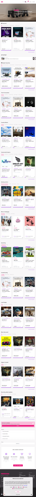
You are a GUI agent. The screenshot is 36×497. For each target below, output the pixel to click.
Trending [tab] (2, 274)
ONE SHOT (16, 260)
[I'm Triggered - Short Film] (18, 221)
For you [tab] (2, 94)
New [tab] (7, 244)
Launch (17, 425)
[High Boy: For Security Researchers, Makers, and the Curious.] (6, 32)
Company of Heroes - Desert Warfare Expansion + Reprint (30, 321)
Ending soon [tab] (20, 94)
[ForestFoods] (30, 161)
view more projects (31, 89)
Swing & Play (28, 229)
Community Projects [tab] (18, 64)
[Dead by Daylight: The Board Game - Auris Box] (6, 191)
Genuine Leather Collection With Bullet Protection (5, 230)
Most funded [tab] (7, 274)
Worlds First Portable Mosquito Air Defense (29, 81)
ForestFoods (28, 169)
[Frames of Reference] (18, 132)
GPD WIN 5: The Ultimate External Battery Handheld (5, 351)
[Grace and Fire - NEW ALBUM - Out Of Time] (18, 312)
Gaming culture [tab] (24, 64)
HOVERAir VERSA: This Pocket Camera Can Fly (30, 41)
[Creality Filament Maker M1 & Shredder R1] (6, 72)
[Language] (25, 1)
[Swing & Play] (30, 221)
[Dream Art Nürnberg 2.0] (18, 161)
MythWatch (4, 319)
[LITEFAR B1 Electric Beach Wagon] (18, 102)
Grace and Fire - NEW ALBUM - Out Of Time (18, 321)
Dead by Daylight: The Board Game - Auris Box (5, 200)
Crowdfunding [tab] (11, 94)
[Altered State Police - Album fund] (30, 132)
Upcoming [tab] (6, 94)
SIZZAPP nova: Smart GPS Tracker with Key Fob (30, 261)
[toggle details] (11, 50)
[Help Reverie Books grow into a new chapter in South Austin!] (6, 161)
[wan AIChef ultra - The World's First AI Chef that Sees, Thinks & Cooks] (18, 32)
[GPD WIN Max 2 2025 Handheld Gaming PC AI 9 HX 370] (18, 72)
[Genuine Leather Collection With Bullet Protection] (6, 221)
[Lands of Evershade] (18, 341)
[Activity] (28, 1)
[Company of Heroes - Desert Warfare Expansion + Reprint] (30, 312)
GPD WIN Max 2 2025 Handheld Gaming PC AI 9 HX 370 (18, 81)
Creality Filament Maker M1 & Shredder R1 (5, 81)
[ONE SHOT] (18, 252)
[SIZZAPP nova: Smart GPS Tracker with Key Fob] (30, 252)
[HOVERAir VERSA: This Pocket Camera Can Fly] (30, 32)
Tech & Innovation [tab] (6, 25)
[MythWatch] (6, 312)
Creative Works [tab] (11, 25)
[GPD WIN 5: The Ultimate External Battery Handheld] (6, 341)
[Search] (23, 2)
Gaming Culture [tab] (17, 25)
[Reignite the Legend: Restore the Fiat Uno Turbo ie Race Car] (6, 252)
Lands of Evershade (18, 349)
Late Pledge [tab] (16, 94)
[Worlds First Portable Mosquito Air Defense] (30, 72)
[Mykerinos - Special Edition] (30, 191)
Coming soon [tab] (3, 244)
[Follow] (3, 226)
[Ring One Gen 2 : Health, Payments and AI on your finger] (30, 102)
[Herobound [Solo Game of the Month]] (18, 191)
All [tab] (1, 25)
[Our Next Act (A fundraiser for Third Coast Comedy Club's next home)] (6, 132)
